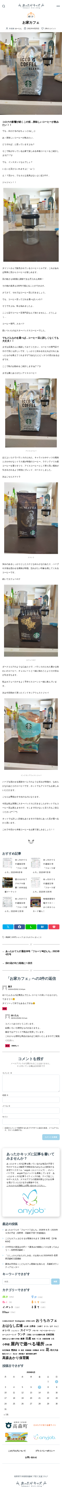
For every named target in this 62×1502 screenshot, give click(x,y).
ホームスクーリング (9, 1334)
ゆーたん (18, 29)
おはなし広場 (12, 1326)
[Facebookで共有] (19, 926)
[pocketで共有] (53, 926)
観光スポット (7, 1354)
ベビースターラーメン (47, 1330)
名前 (5, 1095)
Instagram (20, 1321)
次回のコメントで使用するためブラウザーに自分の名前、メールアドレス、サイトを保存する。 (32, 1129)
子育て (35, 1306)
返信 (4, 1008)
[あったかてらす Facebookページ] (16, 1437)
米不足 (42, 1350)
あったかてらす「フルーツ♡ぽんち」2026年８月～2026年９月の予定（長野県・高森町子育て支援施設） (31, 1231)
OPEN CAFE (30, 1321)
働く (5, 1301)
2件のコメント (50, 29)
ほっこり (38, 937)
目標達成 (36, 1350)
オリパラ (6, 1330)
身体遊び (22, 1354)
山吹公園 (48, 1345)
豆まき (15, 1354)
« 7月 (6, 1414)
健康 (22, 1338)
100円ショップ (17, 937)
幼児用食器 (6, 1350)
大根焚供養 (46, 1339)
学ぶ (34, 1296)
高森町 (8, 937)
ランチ (21, 1334)
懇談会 (14, 1350)
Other (5, 1311)
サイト (5, 1117)
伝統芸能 (50, 1334)
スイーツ (25, 1330)
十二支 (38, 1339)
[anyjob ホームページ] (44, 1425)
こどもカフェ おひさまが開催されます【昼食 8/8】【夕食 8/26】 (31, 1240)
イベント (8, 1306)
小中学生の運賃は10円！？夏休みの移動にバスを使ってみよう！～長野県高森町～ (32, 1248)
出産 (28, 1338)
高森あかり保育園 (15, 1358)
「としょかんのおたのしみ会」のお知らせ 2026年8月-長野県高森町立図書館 (31, 1257)
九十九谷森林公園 (38, 1334)
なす (51, 1326)
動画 (33, 1339)
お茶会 (32, 1326)
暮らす (31, 17)
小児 (52, 1339)
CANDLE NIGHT (8, 1321)
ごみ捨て (40, 1326)
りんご (56, 1326)
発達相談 (28, 1350)
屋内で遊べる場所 (27, 1343)
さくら (46, 1326)
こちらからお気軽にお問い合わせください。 (26, 1185)
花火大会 (54, 1350)
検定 (22, 1350)
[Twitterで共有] (8, 926)
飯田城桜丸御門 (31, 1354)
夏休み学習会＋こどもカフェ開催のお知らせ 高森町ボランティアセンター (32, 1265)
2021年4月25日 (33, 29)
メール (6, 1106)
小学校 (6, 1344)
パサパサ (35, 1330)
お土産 (26, 1326)
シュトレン (15, 1330)
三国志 (29, 1334)
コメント (7, 1073)
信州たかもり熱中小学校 (10, 1339)
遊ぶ (5, 1296)
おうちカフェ (29, 937)
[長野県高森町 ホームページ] (16, 1425)
